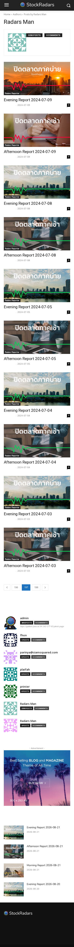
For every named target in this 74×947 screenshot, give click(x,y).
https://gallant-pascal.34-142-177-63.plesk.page (42, 626)
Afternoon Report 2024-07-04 (30, 462)
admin (24, 618)
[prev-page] (7, 587)
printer (25, 686)
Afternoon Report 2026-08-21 (45, 846)
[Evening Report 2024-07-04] (37, 389)
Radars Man (9, 105)
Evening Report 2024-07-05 (28, 307)
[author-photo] (17, 42)
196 (16, 587)
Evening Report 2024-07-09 (28, 100)
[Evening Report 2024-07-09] (37, 78)
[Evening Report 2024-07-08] (37, 182)
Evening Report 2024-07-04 (28, 410)
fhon (23, 635)
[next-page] (45, 587)
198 (36, 587)
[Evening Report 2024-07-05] (37, 285)
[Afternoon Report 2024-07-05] (37, 337)
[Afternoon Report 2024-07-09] (37, 130)
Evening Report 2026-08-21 (43, 827)
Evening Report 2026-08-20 (43, 884)
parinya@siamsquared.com (39, 652)
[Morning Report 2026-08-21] (14, 870)
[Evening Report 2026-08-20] (14, 889)
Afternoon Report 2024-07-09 (30, 151)
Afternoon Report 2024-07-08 (30, 255)
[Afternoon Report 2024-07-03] (37, 544)
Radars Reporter (12, 93)
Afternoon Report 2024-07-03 (30, 565)
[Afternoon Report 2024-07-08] (37, 233)
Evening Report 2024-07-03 (28, 514)
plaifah (25, 669)
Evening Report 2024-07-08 (28, 203)
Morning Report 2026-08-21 (44, 865)
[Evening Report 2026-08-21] (14, 833)
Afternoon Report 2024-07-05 (30, 358)
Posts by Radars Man (35, 14)
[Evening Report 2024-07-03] (37, 492)
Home (7, 14)
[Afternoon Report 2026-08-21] (14, 851)
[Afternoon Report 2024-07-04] (37, 440)
